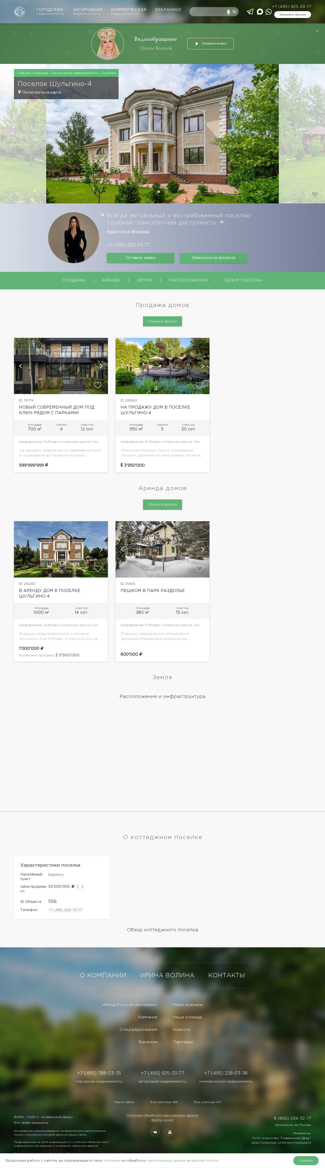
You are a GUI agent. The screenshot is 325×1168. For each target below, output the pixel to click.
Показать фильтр (162, 321)
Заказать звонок (292, 14)
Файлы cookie (162, 1120)
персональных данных (166, 1160)
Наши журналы (188, 1005)
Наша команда (187, 1017)
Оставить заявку (141, 257)
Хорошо (306, 1160)
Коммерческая (129, 11)
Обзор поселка (243, 280)
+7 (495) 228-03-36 (226, 1073)
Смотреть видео (214, 43)
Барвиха (55, 874)
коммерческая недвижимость (226, 1081)
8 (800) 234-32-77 (292, 1118)
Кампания (147, 1017)
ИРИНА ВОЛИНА (167, 975)
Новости (181, 1030)
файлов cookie (204, 1160)
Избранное (168, 9)
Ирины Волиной (156, 48)
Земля (144, 280)
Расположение (188, 280)
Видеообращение (155, 39)
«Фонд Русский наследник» (129, 1005)
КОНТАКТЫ (226, 975)
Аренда (111, 280)
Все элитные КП (207, 1102)
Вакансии (147, 1042)
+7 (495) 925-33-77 (291, 7)
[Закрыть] (317, 31)
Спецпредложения (138, 1030)
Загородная (87, 11)
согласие (111, 1160)
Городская (50, 11)
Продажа (74, 280)
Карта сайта (124, 1102)
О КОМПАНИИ (103, 975)
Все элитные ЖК (164, 1102)
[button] (23, 133)
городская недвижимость (99, 1081)
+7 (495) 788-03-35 (99, 1073)
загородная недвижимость (162, 1081)
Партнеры (183, 1042)
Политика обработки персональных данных (162, 1115)
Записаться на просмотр (214, 257)
